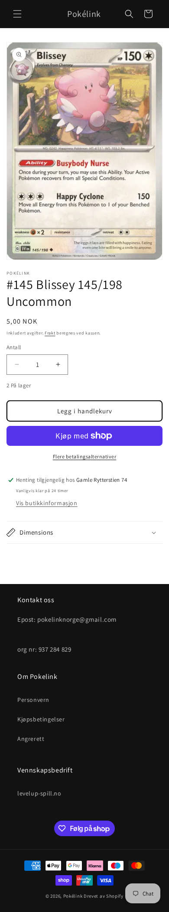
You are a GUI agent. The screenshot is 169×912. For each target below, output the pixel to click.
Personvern (33, 700)
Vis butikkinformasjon (47, 503)
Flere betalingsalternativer (85, 456)
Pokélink (73, 896)
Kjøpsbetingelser (41, 719)
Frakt (50, 333)
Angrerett (30, 739)
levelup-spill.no (39, 793)
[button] (17, 13)
